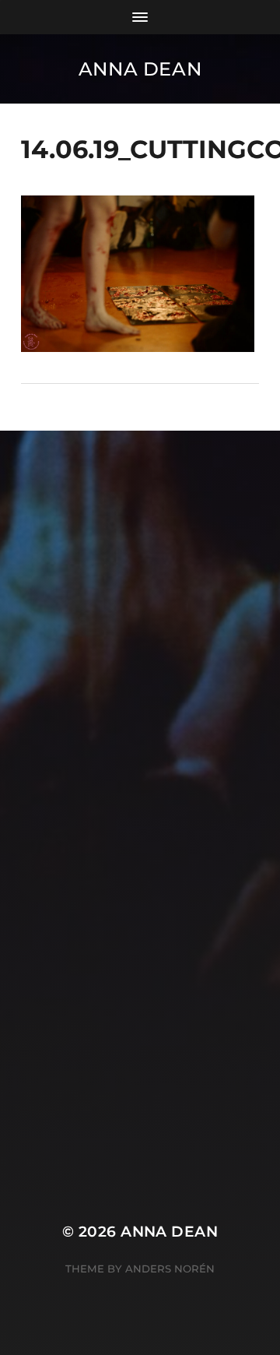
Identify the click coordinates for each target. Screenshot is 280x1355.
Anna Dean (140, 69)
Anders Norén (170, 1268)
